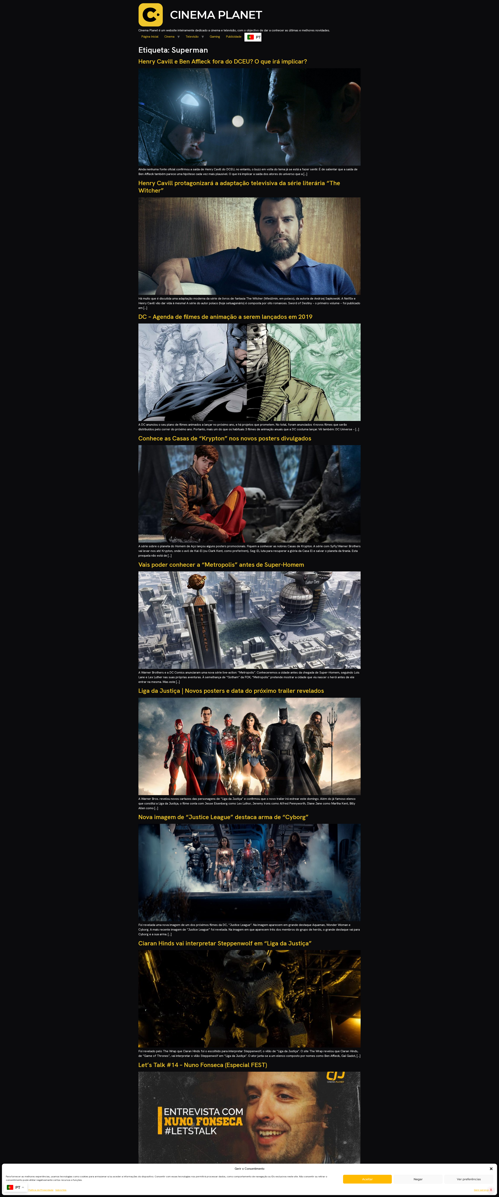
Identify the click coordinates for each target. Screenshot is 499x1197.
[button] (491, 1169)
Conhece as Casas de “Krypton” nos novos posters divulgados (224, 438)
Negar (418, 1179)
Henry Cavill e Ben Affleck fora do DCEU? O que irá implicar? (222, 61)
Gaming (215, 36)
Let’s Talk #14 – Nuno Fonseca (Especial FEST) (202, 1065)
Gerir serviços (481, 1190)
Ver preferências (469, 1179)
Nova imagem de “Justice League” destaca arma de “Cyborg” (223, 817)
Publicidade (234, 36)
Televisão (192, 36)
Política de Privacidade (40, 1190)
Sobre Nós (60, 1190)
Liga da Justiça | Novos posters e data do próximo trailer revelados (231, 691)
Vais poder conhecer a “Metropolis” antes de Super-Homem (221, 564)
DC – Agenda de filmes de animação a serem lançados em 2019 (225, 317)
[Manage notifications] (491, 1190)
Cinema (169, 36)
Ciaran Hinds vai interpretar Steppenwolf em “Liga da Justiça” (225, 943)
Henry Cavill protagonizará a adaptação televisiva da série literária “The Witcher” (239, 186)
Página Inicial (149, 36)
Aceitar (367, 1179)
